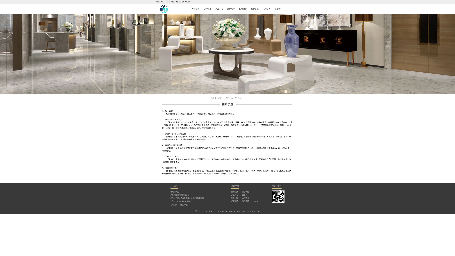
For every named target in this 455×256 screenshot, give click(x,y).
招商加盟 (243, 9)
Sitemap (255, 201)
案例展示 (231, 9)
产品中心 (219, 9)
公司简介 (207, 9)
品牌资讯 (255, 9)
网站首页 (195, 9)
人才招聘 (266, 9)
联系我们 (278, 9)
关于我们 (245, 192)
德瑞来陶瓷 (184, 205)
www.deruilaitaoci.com (183, 201)
